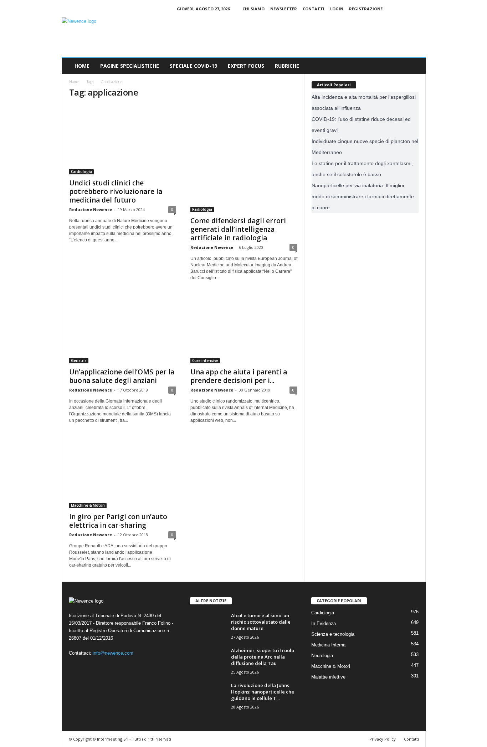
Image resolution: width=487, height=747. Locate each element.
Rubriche (287, 65)
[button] (415, 66)
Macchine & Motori (88, 505)
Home (82, 65)
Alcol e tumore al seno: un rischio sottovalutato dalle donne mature (261, 621)
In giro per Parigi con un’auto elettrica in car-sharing (118, 521)
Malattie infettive (328, 677)
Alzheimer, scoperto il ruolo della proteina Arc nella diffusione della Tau (262, 656)
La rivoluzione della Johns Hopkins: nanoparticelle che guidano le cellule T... (262, 691)
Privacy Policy (382, 739)
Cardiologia (81, 171)
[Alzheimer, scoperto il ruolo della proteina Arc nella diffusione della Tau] (208, 660)
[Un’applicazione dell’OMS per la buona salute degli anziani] (122, 328)
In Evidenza (323, 623)
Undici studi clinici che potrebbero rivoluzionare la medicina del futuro (115, 191)
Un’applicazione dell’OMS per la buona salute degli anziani (121, 376)
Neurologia (322, 655)
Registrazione (366, 8)
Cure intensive (205, 360)
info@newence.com (113, 653)
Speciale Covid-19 (193, 65)
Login (336, 8)
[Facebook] (398, 9)
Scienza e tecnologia (332, 634)
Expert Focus (246, 65)
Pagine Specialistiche (129, 65)
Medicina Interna (328, 645)
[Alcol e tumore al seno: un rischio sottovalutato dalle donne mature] (208, 625)
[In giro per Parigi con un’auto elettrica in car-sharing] (122, 472)
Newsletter (283, 8)
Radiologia (202, 209)
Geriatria (79, 360)
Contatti (313, 8)
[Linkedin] (409, 9)
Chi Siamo (253, 8)
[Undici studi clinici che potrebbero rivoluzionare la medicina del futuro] (122, 139)
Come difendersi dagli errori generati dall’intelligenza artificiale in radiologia (238, 229)
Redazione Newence (90, 209)
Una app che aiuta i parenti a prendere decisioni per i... (238, 376)
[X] (420, 9)
